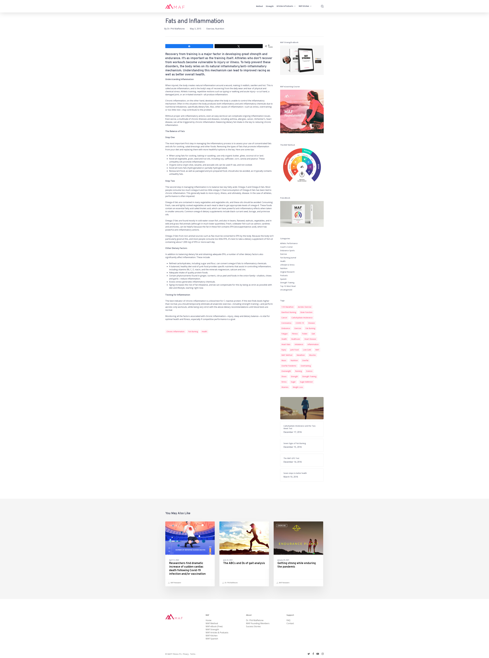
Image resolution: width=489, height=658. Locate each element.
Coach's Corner (286, 247)
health (204, 331)
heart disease (310, 339)
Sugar (293, 382)
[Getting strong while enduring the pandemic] (298, 553)
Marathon (301, 355)
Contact (290, 623)
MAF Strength (212, 629)
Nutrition (219, 28)
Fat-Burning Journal (288, 257)
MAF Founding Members (257, 623)
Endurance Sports (287, 250)
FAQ (288, 620)
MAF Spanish (212, 638)
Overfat (305, 360)
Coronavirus (286, 323)
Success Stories (253, 626)
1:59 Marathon (287, 307)
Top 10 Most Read (288, 286)
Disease (311, 323)
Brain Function (306, 312)
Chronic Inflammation (175, 331)
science (309, 371)
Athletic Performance (289, 243)
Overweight (286, 371)
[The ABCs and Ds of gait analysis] (244, 553)
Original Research (287, 272)
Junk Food (294, 349)
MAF (317, 349)
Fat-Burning (193, 331)
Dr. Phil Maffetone (176, 28)
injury (283, 349)
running (298, 371)
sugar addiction (306, 382)
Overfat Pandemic (288, 366)
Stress (284, 382)
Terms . (193, 654)
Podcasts (284, 275)
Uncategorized (286, 289)
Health (283, 261)
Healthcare (295, 339)
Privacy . (186, 654)
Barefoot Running (288, 312)
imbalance (299, 344)
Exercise (210, 28)
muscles (312, 355)
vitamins (284, 387)
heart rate (285, 344)
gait (313, 333)
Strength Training (287, 282)
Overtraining (306, 366)
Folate (304, 333)
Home (208, 620)
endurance (285, 328)
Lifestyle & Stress (287, 265)
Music (283, 360)
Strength (294, 376)
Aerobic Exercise (304, 307)
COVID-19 (300, 323)
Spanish (283, 279)
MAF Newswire (175, 583)
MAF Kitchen (212, 635)
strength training (309, 376)
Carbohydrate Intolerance (302, 317)
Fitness (295, 333)
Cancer (284, 317)
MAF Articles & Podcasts (217, 632)
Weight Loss (298, 387)
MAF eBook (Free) (214, 626)
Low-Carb (307, 349)
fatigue (284, 333)
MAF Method (286, 355)
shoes (284, 376)
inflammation (313, 344)
